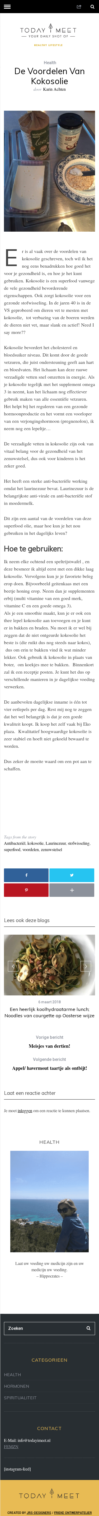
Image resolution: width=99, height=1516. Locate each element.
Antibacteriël (14, 843)
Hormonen (16, 1386)
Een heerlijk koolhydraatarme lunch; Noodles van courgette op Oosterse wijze (49, 1012)
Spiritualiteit (20, 1397)
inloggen (25, 1110)
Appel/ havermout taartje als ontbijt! (49, 1064)
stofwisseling (78, 843)
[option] (49, 977)
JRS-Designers (39, 1513)
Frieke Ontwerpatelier (73, 1513)
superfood (12, 849)
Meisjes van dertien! (49, 1042)
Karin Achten (54, 89)
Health (50, 62)
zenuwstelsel (51, 849)
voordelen (30, 849)
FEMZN (11, 1446)
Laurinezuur (56, 843)
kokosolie (35, 843)
